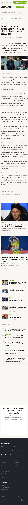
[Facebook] (3, 500)
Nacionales (3, 473)
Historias (17, 467)
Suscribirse (20, 6)
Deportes (6, 11)
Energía (3, 462)
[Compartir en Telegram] (12, 18)
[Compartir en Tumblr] (19, 18)
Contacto (3, 485)
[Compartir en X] (9, 18)
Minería (2, 464)
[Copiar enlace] (22, 18)
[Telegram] (21, 500)
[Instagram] (10, 500)
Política (3, 469)
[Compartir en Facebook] (5, 18)
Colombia (3, 477)
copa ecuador (16, 194)
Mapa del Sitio (4, 489)
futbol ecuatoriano (6, 194)
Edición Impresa (5, 487)
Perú (2, 475)
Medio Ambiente (5, 471)
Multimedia (17, 464)
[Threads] (14, 500)
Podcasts (11, 2)
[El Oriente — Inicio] (6, 6)
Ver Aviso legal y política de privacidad (10, 454)
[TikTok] (25, 500)
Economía (3, 467)
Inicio (2, 11)
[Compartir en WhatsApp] (2, 18)
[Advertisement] (14, 382)
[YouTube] (17, 500)
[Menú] (26, 6)
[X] (6, 500)
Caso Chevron (4, 2)
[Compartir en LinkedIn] (16, 18)
